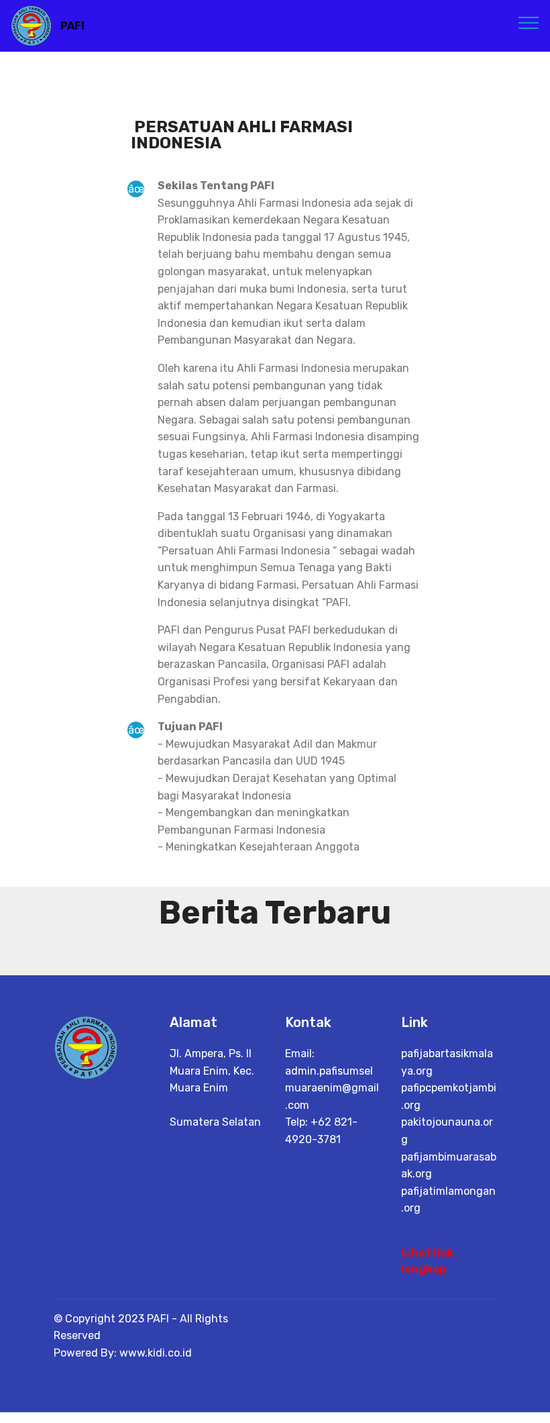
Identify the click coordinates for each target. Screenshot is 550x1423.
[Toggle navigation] (528, 22)
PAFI (72, 25)
